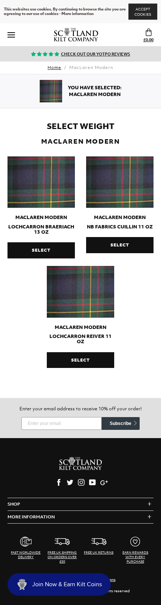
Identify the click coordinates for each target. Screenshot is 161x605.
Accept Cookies (142, 11)
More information (77, 14)
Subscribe (120, 423)
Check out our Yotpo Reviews (95, 54)
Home (54, 68)
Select (41, 250)
